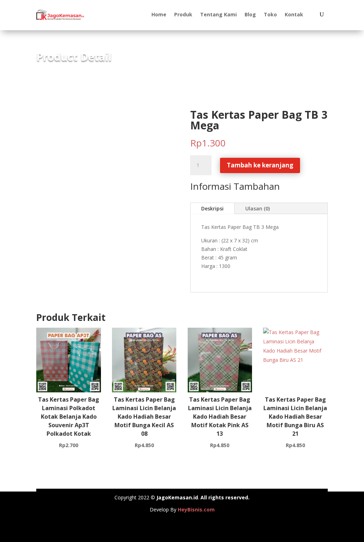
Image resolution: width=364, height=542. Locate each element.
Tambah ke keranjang (260, 165)
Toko (270, 14)
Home (158, 14)
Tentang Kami (218, 14)
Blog (250, 14)
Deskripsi (212, 208)
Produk (183, 14)
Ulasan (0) (257, 208)
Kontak (294, 14)
